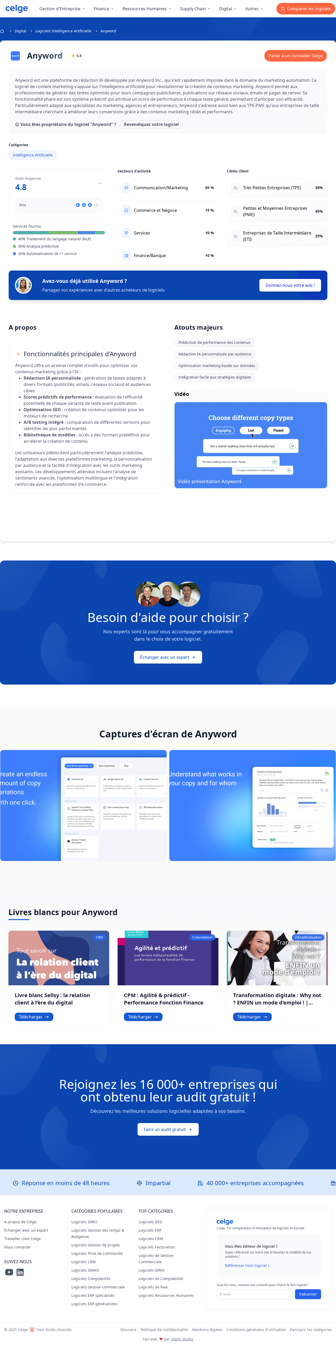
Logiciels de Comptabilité (161, 1278)
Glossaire (128, 1329)
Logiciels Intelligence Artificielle (63, 30)
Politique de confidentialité (164, 1329)
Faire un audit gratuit (165, 1129)
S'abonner (308, 1294)
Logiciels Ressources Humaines (166, 1295)
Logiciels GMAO (85, 1270)
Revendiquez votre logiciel (151, 124)
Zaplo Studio (182, 1339)
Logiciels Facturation (157, 1247)
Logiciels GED (150, 1221)
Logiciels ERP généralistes (94, 1303)
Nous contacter (17, 1247)
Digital (20, 30)
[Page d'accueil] (17, 8)
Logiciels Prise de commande (97, 1253)
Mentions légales (207, 1329)
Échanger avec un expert (164, 657)
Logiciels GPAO (84, 1221)
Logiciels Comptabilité (90, 1278)
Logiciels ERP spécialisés (92, 1295)
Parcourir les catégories (311, 1329)
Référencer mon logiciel (246, 1265)
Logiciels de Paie (153, 1286)
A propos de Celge (20, 1221)
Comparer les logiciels (308, 9)
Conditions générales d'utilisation (256, 1329)
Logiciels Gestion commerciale (98, 1286)
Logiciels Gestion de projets (95, 1244)
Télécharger (31, 1017)
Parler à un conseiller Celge (296, 56)
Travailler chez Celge (22, 1238)
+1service (68, 253)
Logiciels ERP (150, 1230)
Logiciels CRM (83, 1261)
